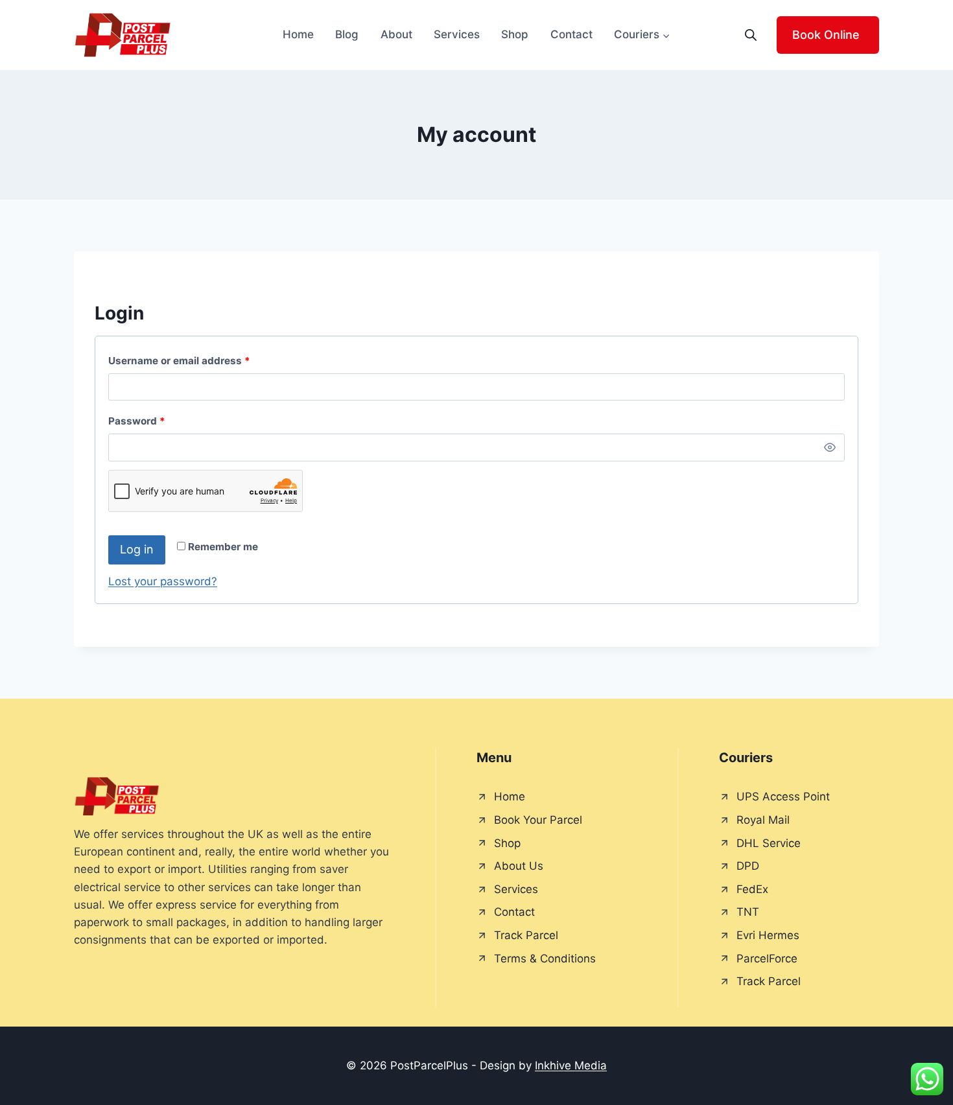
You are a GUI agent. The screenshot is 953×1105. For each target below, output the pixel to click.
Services (457, 34)
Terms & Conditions (545, 958)
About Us (518, 865)
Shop (514, 34)
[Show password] (830, 447)
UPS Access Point (783, 796)
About (396, 34)
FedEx (752, 889)
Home (298, 34)
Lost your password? (162, 581)
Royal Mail (763, 819)
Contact (571, 34)
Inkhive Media (571, 1065)
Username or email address (201, 360)
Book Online (826, 34)
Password (158, 420)
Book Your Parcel (538, 819)
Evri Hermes (767, 935)
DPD (747, 865)
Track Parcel (526, 935)
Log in (137, 549)
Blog (347, 34)
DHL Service (768, 843)
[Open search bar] (750, 35)
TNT (747, 911)
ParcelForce (766, 958)
